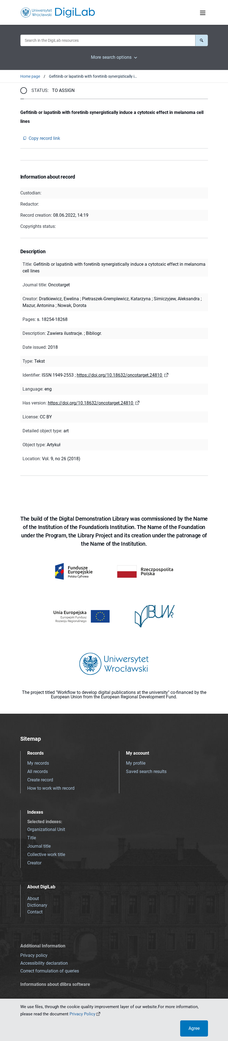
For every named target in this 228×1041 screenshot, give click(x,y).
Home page (30, 76)
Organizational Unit (46, 829)
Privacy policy (34, 955)
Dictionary (37, 905)
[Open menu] (202, 13)
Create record (40, 779)
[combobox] (107, 40)
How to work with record (51, 788)
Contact (35, 912)
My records (38, 763)
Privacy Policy (82, 1013)
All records (37, 771)
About (33, 898)
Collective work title (46, 854)
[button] (201, 40)
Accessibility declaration (44, 963)
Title (31, 837)
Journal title (39, 846)
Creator (34, 863)
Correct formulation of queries (49, 971)
